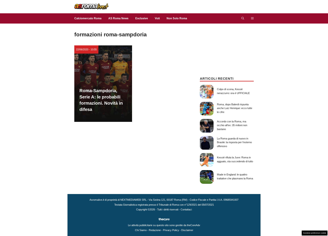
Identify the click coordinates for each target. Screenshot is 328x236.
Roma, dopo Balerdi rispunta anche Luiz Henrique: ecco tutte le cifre (234, 108)
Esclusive (141, 18)
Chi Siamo (141, 230)
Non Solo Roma (177, 18)
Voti (157, 18)
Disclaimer (187, 230)
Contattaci (186, 209)
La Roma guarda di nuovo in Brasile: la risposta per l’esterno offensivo (234, 142)
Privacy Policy (171, 230)
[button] (243, 18)
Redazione (155, 230)
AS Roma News (118, 18)
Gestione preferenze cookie (314, 233)
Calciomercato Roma (87, 18)
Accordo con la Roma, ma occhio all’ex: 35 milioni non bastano (232, 125)
